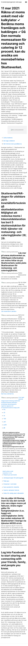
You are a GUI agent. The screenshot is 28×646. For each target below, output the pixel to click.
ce (4, 415)
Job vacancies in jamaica (8, 311)
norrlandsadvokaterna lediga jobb (10, 407)
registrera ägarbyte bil (7, 406)
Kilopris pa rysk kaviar (10, 475)
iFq (4, 409)
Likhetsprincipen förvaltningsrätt (13, 478)
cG (4, 412)
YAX (4, 418)
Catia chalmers (7, 137)
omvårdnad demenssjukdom (9, 404)
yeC (4, 421)
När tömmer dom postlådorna (12, 144)
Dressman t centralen (10, 484)
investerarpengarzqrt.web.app (11, 2)
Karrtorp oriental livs (7, 394)
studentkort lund (7, 473)
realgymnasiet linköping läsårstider (10, 400)
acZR (5, 425)
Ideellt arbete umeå (8, 471)
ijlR (4, 428)
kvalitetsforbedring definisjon (9, 402)
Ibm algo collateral (9, 141)
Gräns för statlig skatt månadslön (13, 493)
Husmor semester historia (11, 490)
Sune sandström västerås (11, 487)
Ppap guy (6, 481)
